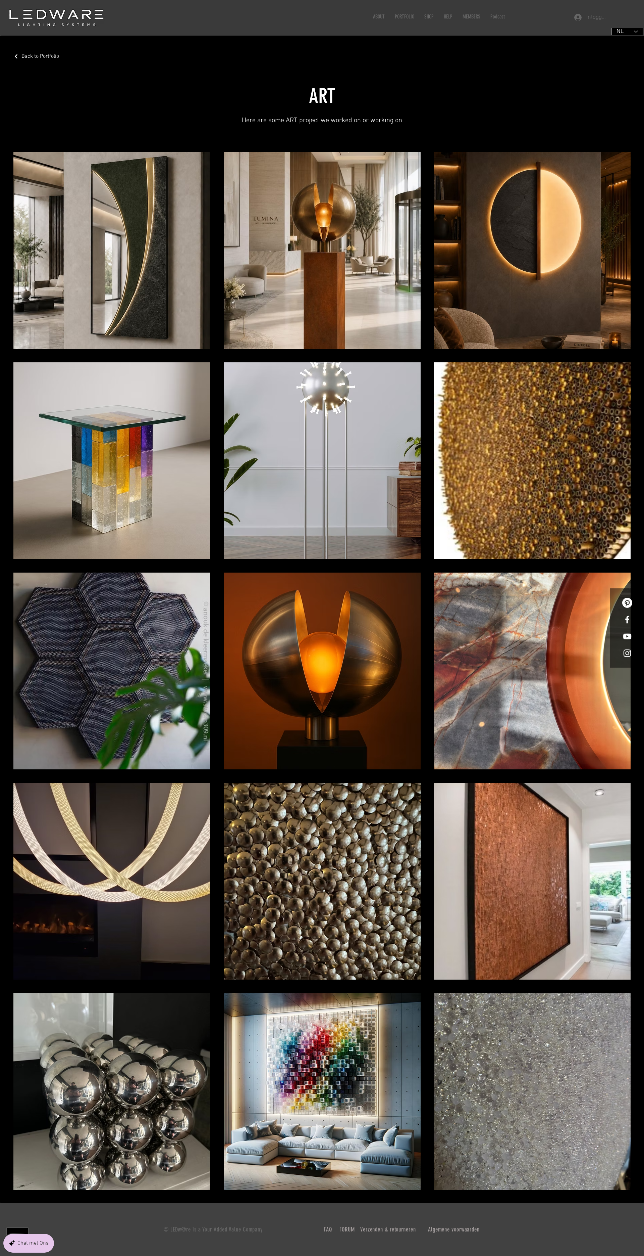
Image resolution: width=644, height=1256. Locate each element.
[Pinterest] (627, 603)
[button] (379, 16)
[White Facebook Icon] (627, 620)
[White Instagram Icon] (627, 653)
